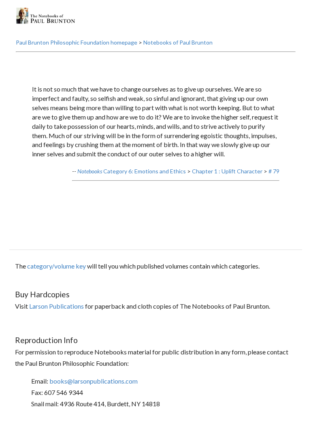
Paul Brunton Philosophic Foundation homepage (76, 42)
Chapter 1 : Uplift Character (227, 171)
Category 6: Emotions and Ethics (131, 171)
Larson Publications (56, 306)
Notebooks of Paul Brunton (178, 42)
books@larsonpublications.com (93, 381)
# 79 (273, 171)
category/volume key (56, 266)
